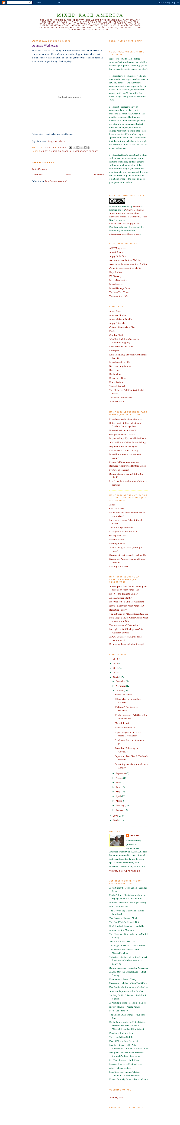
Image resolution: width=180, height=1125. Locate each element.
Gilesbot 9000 (116, 335)
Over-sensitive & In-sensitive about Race (128, 555)
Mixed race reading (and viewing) (125, 418)
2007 (115, 820)
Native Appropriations (120, 366)
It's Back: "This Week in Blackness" (126, 708)
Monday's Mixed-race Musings (124, 461)
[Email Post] (70, 147)
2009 (115, 677)
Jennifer (136, 206)
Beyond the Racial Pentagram (123, 446)
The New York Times (119, 292)
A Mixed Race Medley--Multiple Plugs (128, 442)
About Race (115, 311)
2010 (115, 672)
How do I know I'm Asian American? (126, 605)
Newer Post (37, 174)
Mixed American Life (119, 362)
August (119, 777)
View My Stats (116, 1097)
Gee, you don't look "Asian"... (123, 434)
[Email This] (75, 147)
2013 (115, 658)
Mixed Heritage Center (120, 288)
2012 (115, 663)
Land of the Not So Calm (121, 346)
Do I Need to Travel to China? (123, 593)
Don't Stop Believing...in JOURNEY (127, 749)
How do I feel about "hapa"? (122, 430)
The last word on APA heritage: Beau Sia (128, 613)
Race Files (114, 369)
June (118, 787)
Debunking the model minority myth (126, 644)
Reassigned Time (117, 378)
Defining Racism (117, 543)
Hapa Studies (115, 272)
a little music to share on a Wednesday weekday (70, 151)
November (121, 685)
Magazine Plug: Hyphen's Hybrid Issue (127, 438)
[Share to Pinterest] (88, 147)
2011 (115, 668)
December (121, 681)
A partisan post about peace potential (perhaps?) (128, 733)
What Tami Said (116, 401)
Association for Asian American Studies (128, 264)
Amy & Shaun (116, 252)
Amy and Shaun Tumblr (120, 319)
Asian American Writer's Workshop (125, 260)
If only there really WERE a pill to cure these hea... (131, 716)
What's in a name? (123, 694)
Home (68, 174)
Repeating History (118, 609)
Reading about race (118, 566)
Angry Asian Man (56, 141)
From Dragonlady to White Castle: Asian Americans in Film (128, 619)
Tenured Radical (117, 386)
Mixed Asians (116, 284)
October (120, 690)
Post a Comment (39, 169)
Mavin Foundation (118, 280)
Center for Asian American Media (125, 268)
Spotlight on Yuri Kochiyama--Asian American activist (126, 630)
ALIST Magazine (117, 248)
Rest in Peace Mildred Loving (123, 450)
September (121, 773)
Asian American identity (121, 597)
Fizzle (112, 331)
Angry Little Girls (117, 256)
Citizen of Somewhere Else (122, 327)
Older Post (99, 174)
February (120, 805)
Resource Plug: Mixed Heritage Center (127, 465)
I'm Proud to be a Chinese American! (126, 601)
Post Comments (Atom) (56, 181)
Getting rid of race (118, 535)
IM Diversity (115, 276)
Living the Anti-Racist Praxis (123, 531)
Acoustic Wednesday (125, 727)
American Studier (117, 315)
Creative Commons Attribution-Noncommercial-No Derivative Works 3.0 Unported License (128, 213)
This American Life (118, 296)
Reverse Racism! (117, 539)
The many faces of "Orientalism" (124, 625)
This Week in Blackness (120, 397)
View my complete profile (124, 871)
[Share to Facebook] (85, 147)
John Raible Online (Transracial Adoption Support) (124, 341)
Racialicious (115, 374)
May (118, 791)
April (118, 796)
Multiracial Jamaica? (119, 469)
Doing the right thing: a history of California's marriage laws (125, 424)
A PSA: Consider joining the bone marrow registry (125, 638)
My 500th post (122, 722)
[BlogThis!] (78, 147)
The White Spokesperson (121, 527)
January (120, 809)
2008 (115, 815)
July (118, 782)
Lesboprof (114, 350)
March (119, 800)
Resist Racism (116, 382)
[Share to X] (81, 147)
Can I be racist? (116, 508)
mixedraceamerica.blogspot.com (124, 223)
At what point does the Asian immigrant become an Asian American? (128, 588)
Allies (112, 504)
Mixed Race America (90, 15)
